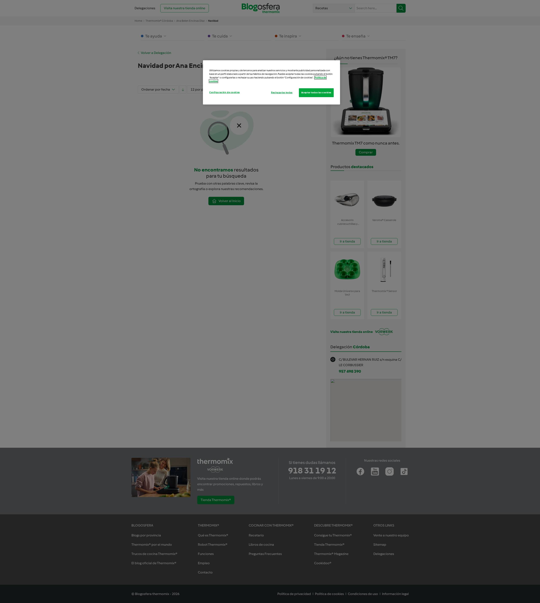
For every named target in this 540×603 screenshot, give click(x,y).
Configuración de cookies (224, 92)
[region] (271, 82)
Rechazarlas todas (282, 92)
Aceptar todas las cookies (316, 92)
